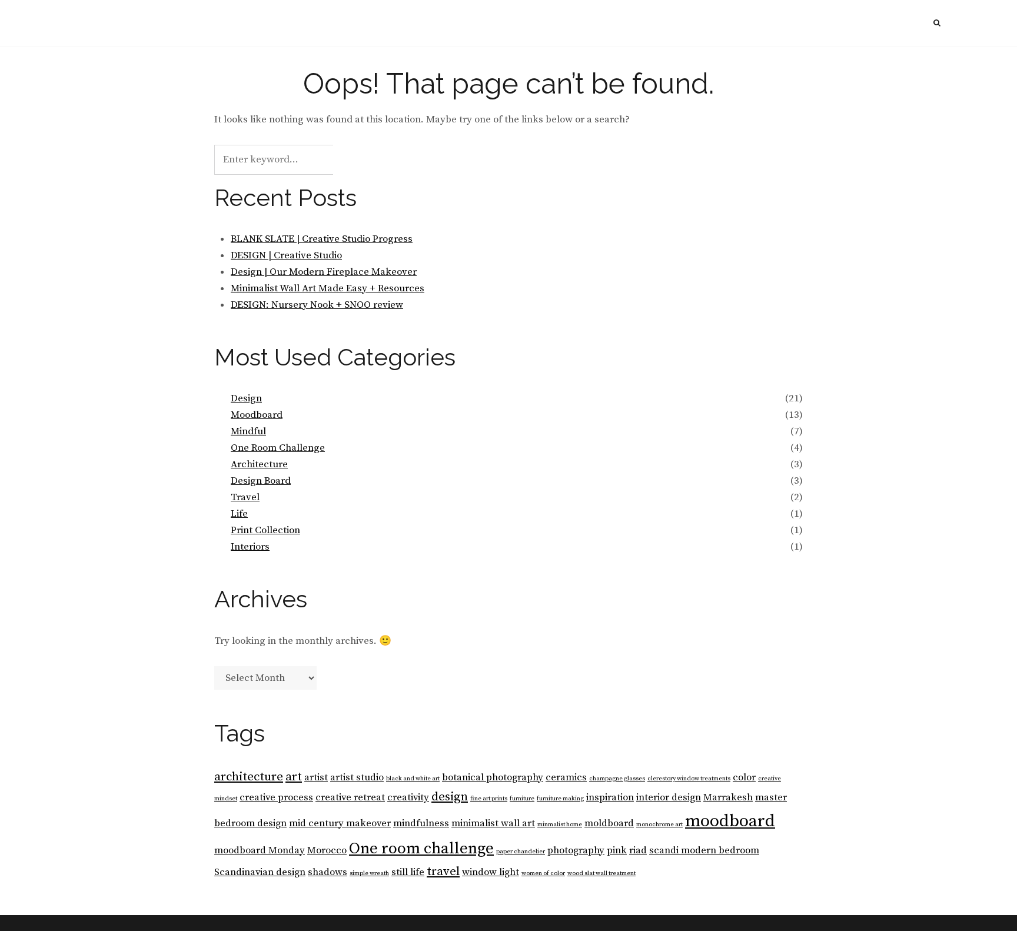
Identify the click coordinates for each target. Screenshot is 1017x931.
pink (617, 850)
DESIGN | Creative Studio (286, 255)
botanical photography (492, 778)
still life (407, 872)
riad (638, 850)
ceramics (566, 778)
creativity (408, 798)
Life (239, 513)
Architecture (259, 464)
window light (490, 872)
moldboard (609, 823)
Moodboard (256, 414)
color (744, 778)
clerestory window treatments (688, 778)
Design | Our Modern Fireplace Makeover (324, 271)
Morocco (327, 850)
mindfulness (421, 823)
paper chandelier (520, 851)
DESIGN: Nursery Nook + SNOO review (317, 304)
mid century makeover (340, 823)
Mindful (248, 431)
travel (443, 871)
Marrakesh (728, 798)
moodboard (730, 821)
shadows (327, 872)
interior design (668, 798)
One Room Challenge (278, 447)
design (449, 796)
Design (246, 398)
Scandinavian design (259, 872)
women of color (543, 873)
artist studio (357, 778)
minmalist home (559, 824)
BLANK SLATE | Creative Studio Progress (322, 238)
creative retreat (350, 798)
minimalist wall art (493, 823)
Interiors (250, 546)
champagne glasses (617, 778)
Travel (245, 497)
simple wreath (369, 873)
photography (575, 850)
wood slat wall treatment (601, 873)
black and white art (413, 778)
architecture (248, 776)
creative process (276, 798)
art (293, 776)
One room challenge (421, 849)
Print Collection (265, 530)
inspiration (610, 798)
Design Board (261, 480)
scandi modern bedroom (704, 850)
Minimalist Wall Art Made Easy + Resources (327, 288)
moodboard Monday (259, 850)
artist (316, 778)
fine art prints (488, 798)
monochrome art (659, 824)
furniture (522, 798)
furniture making (560, 798)
